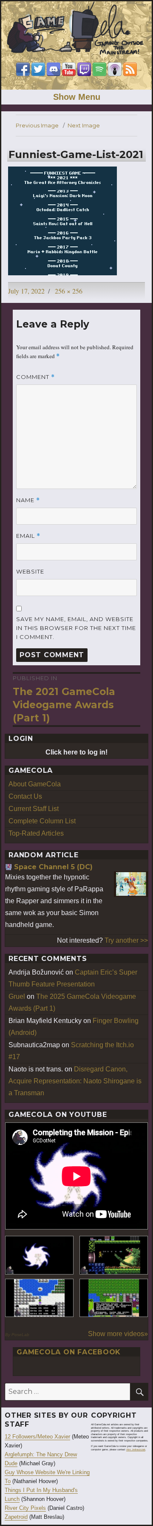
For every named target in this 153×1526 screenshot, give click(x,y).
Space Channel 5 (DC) (53, 867)
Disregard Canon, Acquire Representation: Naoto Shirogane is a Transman (75, 1080)
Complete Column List (42, 821)
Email (28, 536)
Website (30, 571)
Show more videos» (118, 1333)
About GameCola (34, 784)
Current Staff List (33, 808)
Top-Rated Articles (36, 833)
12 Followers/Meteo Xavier (37, 1436)
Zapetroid (16, 1517)
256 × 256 (68, 290)
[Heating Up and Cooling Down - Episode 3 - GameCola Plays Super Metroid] (113, 1255)
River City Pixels (25, 1508)
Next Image (84, 125)
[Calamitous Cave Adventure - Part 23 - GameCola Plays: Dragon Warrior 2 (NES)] (39, 1298)
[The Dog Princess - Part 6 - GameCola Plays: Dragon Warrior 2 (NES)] (113, 1298)
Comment (35, 377)
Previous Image (37, 125)
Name (28, 500)
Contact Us (25, 796)
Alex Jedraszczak (135, 1449)
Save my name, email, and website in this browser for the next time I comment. (76, 628)
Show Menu (76, 97)
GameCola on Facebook (69, 1352)
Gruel (16, 996)
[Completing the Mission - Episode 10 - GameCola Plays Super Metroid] (39, 1255)
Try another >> (126, 940)
